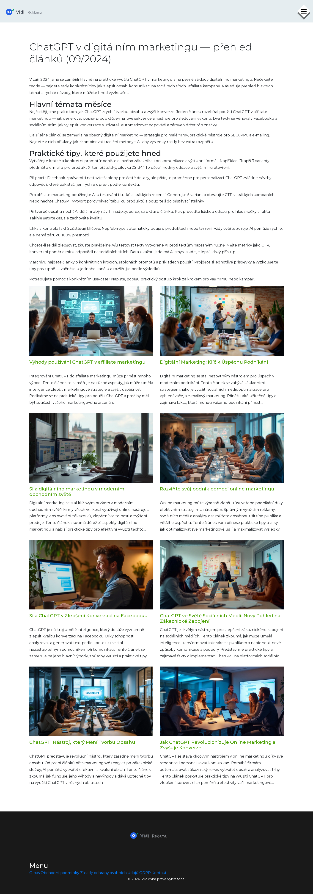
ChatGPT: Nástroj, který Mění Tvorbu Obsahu (82, 742)
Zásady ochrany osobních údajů (109, 873)
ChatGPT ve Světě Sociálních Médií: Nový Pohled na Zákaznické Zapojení (220, 618)
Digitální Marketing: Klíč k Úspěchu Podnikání (214, 362)
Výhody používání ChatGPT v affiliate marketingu (87, 362)
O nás (34, 873)
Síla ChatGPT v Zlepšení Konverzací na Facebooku (88, 615)
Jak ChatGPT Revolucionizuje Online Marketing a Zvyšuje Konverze (217, 744)
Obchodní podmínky (60, 873)
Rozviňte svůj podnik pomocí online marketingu (217, 489)
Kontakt (159, 873)
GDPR (145, 873)
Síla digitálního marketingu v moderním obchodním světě (76, 491)
